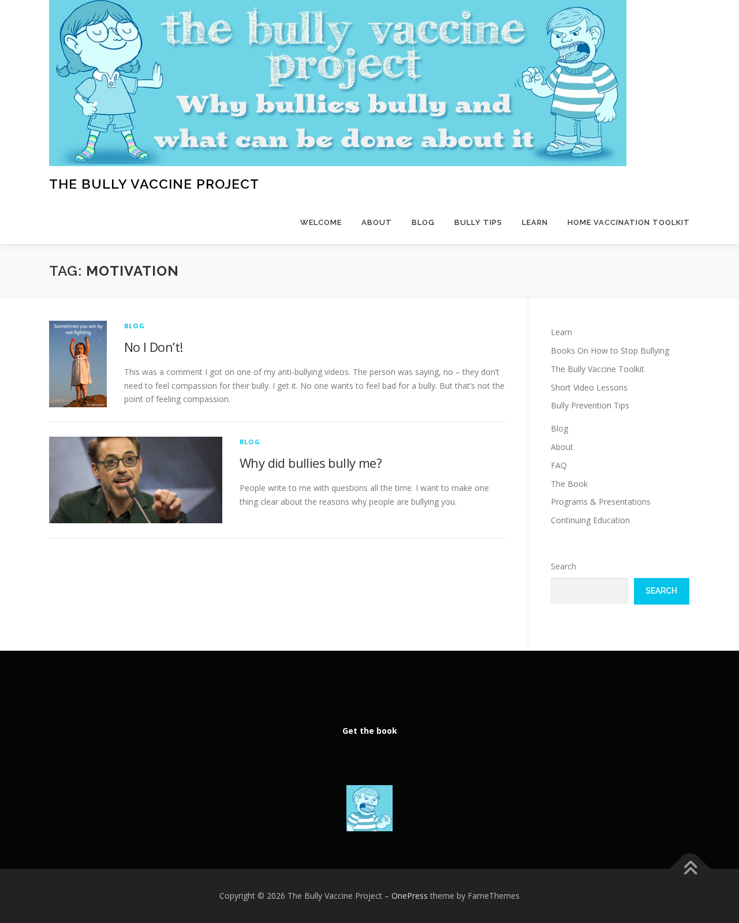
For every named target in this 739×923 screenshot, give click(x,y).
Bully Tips (478, 222)
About (376, 222)
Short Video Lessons (589, 387)
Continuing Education (590, 520)
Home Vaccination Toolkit (629, 222)
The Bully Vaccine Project (154, 184)
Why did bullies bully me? (311, 462)
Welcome (321, 222)
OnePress (409, 895)
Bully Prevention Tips (590, 405)
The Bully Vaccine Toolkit (597, 368)
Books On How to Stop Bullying (610, 350)
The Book (569, 483)
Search (563, 566)
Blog (423, 222)
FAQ (559, 465)
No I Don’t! (153, 346)
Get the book (369, 730)
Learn (535, 222)
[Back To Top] (690, 869)
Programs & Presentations (601, 501)
